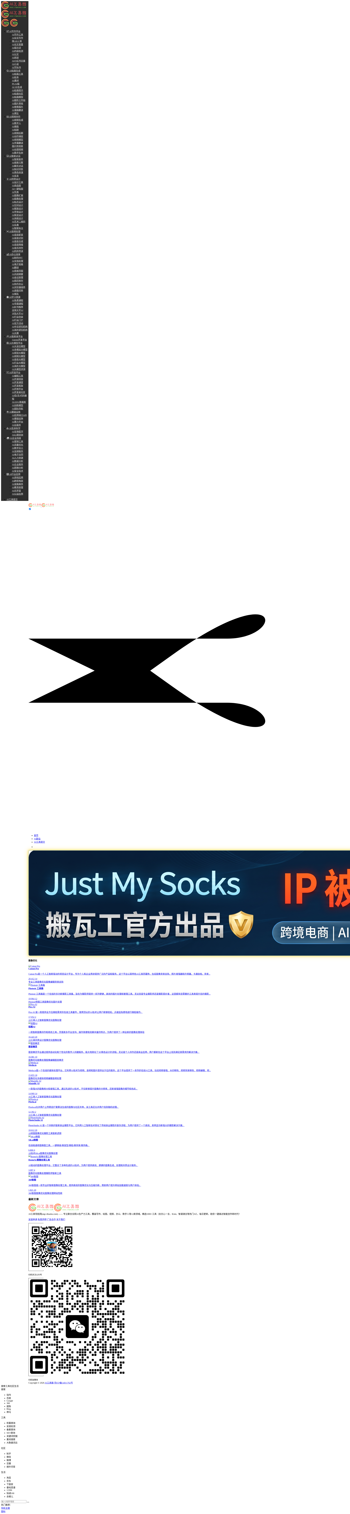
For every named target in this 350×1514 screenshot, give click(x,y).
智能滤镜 (57, 1133)
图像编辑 (50, 982)
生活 (16, 1386)
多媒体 (40, 1078)
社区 (12, 1386)
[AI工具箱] (41, 506)
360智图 (32, 1193)
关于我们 (60, 1219)
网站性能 (58, 1193)
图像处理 (57, 1020)
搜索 (3, 1386)
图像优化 (41, 982)
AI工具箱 (49, 1383)
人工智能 (39, 1020)
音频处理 (56, 1078)
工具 (7, 1386)
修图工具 (40, 1002)
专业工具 (32, 982)
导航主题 (5, 1508)
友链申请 (32, 1219)
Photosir (32, 1002)
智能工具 (56, 1173)
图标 (3, 1511)
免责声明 (42, 1219)
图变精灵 (59, 1060)
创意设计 (39, 1040)
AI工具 (31, 1020)
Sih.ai (37, 1153)
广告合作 (51, 1219)
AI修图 (31, 1133)
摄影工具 (48, 1133)
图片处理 (57, 1002)
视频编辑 (48, 1078)
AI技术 (31, 1153)
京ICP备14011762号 (63, 1383)
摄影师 (49, 1173)
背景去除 (59, 982)
